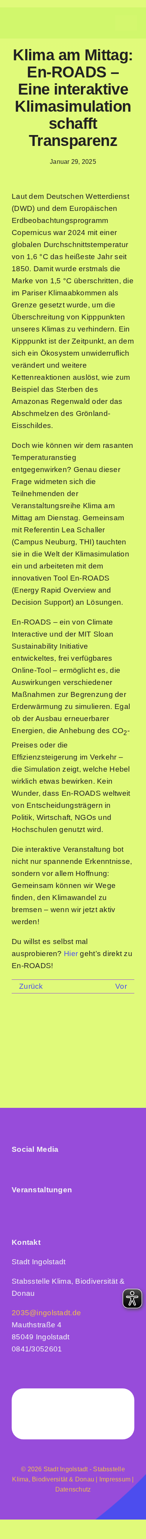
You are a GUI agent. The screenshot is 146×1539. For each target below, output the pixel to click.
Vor (121, 986)
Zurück (31, 986)
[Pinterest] (102, 1030)
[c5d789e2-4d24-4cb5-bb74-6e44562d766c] (51, 1207)
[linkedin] (30, 1167)
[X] (40, 1030)
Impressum (114, 1479)
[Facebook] (20, 1030)
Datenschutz (73, 1489)
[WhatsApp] (81, 1030)
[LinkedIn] (61, 1030)
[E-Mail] (122, 1030)
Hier (71, 953)
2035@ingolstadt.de (46, 1313)
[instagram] (15, 1167)
